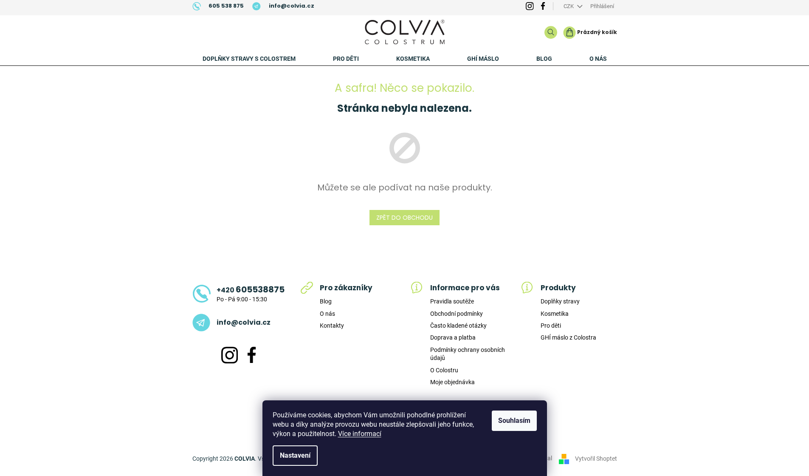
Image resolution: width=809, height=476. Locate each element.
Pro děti (551, 325)
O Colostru (444, 370)
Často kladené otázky (458, 325)
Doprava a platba (453, 337)
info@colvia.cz (244, 322)
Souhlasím (514, 420)
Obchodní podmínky (456, 313)
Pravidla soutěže (452, 301)
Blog (326, 301)
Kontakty (332, 325)
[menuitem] (249, 58)
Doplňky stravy (560, 301)
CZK (569, 6)
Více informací (359, 434)
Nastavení (295, 455)
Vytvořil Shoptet (596, 458)
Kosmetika (555, 313)
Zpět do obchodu (404, 217)
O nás (327, 313)
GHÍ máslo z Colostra (568, 337)
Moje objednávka (452, 382)
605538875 (251, 289)
